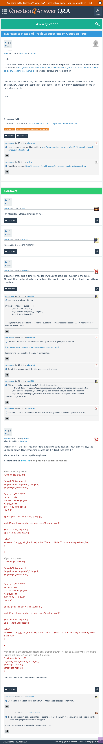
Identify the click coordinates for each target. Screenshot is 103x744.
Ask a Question (47, 24)
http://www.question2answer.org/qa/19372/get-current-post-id (32, 347)
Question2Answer (70, 742)
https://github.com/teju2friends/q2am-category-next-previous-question (55, 166)
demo (62, 3)
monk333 (25, 461)
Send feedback (8, 742)
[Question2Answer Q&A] (39, 10)
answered (7, 208)
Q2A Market (95, 742)
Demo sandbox (21, 742)
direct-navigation (32, 129)
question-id (43, 129)
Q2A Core (23, 53)
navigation (20, 129)
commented (9, 143)
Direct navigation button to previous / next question (53, 123)
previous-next (9, 129)
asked (6, 53)
